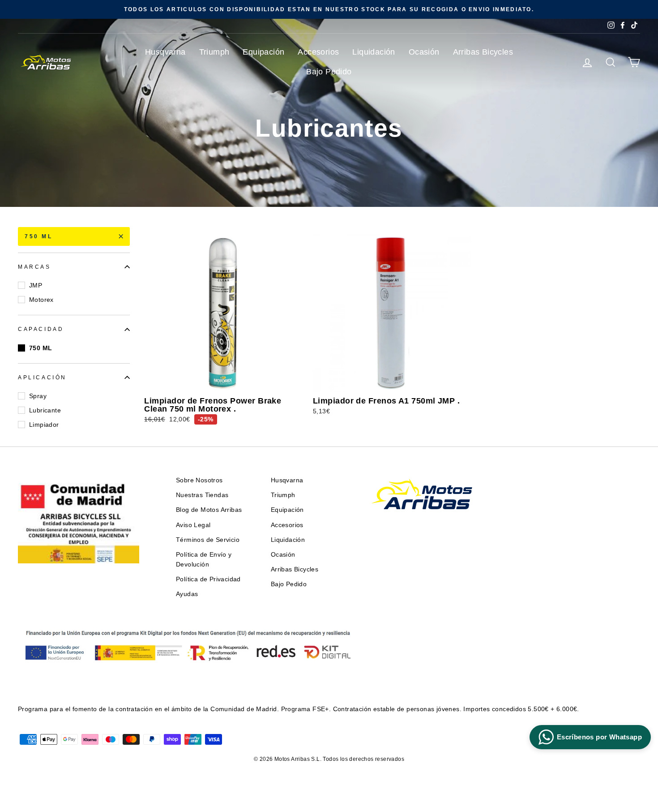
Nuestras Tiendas (202, 495)
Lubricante (45, 410)
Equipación (263, 51)
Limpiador (44, 424)
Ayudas (187, 594)
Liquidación (373, 51)
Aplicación (42, 377)
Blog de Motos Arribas (209, 509)
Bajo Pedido (328, 71)
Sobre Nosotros (199, 480)
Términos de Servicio (207, 539)
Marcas (34, 267)
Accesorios (318, 51)
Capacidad (41, 329)
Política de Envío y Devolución (204, 559)
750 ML (39, 236)
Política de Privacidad (208, 579)
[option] (329, 9)
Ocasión (424, 51)
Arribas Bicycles (483, 51)
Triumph (214, 51)
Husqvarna (165, 51)
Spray (38, 395)
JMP (35, 285)
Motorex (41, 299)
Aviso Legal (193, 525)
